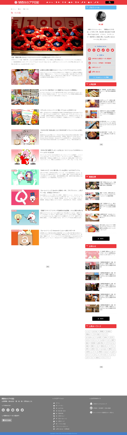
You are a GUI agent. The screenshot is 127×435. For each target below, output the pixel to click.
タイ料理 (99, 352)
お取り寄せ (100, 343)
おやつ (113, 352)
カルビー (106, 352)
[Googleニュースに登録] (89, 50)
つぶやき (102, 340)
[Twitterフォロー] (112, 50)
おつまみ (103, 349)
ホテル (88, 340)
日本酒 (93, 343)
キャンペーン (106, 357)
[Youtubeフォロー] (98, 50)
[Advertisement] (48, 281)
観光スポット (104, 346)
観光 (87, 343)
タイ (92, 357)
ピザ (87, 357)
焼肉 (92, 346)
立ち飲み (108, 331)
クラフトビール (110, 343)
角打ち (98, 357)
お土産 (99, 337)
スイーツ (104, 334)
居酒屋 (101, 331)
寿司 (87, 349)
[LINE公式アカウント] (107, 50)
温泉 (87, 346)
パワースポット (104, 354)
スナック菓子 (110, 340)
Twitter (105, 337)
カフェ (95, 354)
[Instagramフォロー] (93, 50)
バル (97, 346)
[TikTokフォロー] (103, 50)
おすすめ (94, 331)
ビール (112, 354)
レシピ (88, 331)
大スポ (111, 337)
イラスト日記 (96, 334)
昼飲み (88, 334)
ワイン (113, 346)
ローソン (94, 340)
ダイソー (88, 354)
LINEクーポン (95, 349)
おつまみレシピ (90, 337)
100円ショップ (90, 352)
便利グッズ (112, 349)
